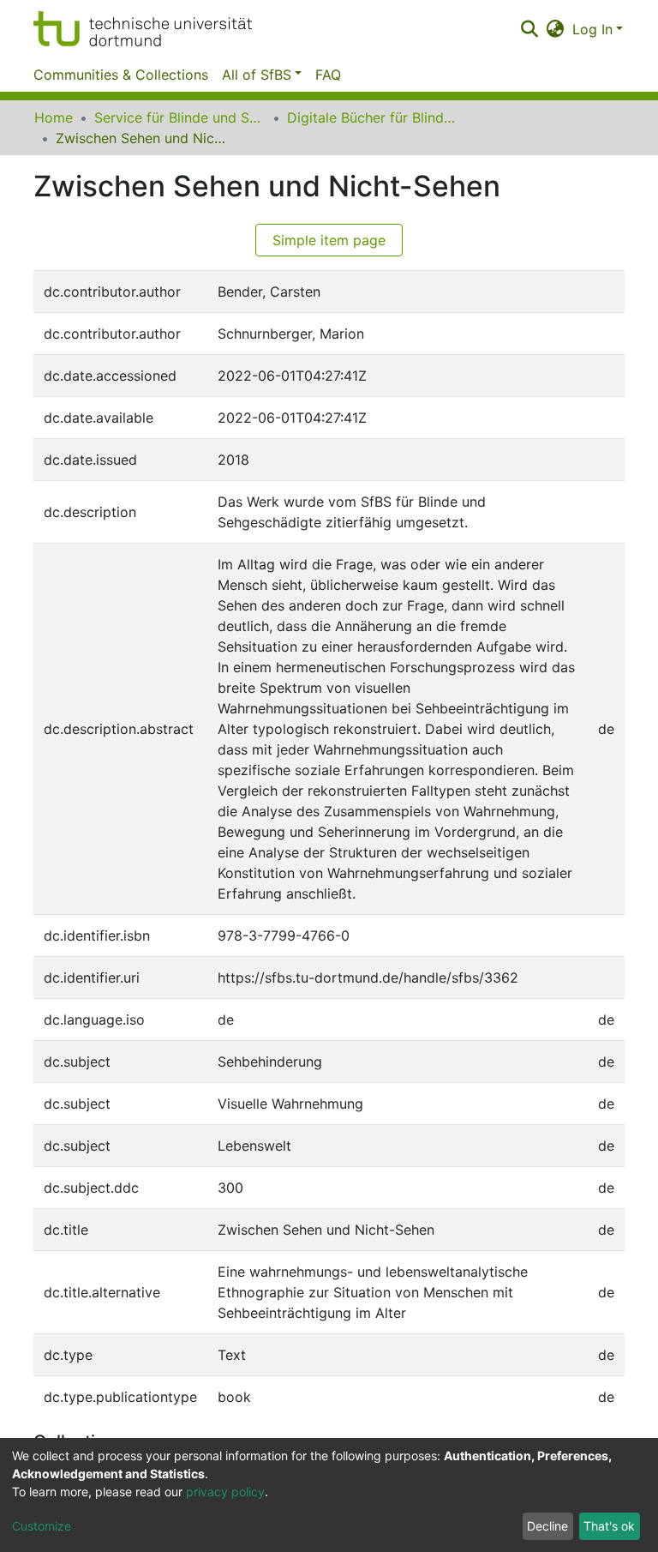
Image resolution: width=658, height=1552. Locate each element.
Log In (592, 29)
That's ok (609, 1526)
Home (53, 117)
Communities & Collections (120, 74)
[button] (555, 29)
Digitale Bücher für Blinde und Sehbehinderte (372, 117)
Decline (547, 1526)
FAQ (328, 74)
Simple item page (329, 240)
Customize (41, 1526)
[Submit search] (529, 29)
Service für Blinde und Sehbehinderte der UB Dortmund (180, 117)
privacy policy (225, 1491)
